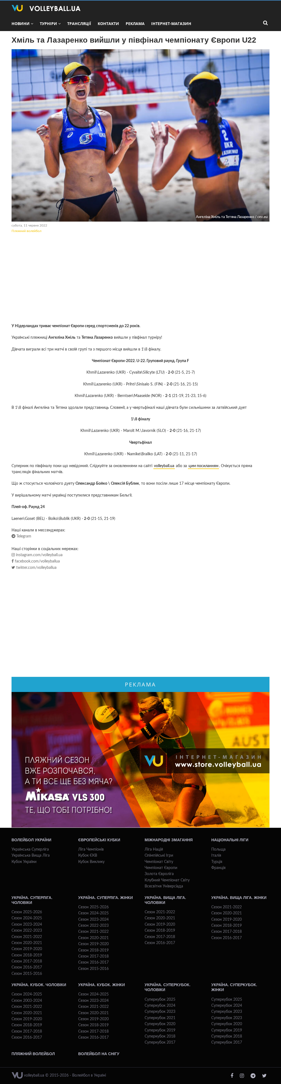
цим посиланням (203, 466)
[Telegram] (253, 1076)
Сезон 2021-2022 (27, 937)
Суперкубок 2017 (160, 1042)
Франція (218, 868)
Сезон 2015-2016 (27, 974)
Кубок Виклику (91, 862)
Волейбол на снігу (98, 1054)
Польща (218, 849)
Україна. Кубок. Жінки (101, 985)
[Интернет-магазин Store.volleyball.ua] (140, 760)
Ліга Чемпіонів (91, 849)
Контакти (108, 23)
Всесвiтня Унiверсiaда (164, 886)
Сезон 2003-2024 (27, 1001)
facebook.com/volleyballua (37, 561)
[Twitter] (264, 1076)
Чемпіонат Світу (159, 862)
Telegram (23, 536)
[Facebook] (232, 1076)
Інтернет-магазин (171, 23)
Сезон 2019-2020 (27, 949)
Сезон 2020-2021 (27, 943)
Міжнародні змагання (169, 840)
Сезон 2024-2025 (27, 918)
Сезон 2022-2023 (27, 931)
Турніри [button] (48, 23)
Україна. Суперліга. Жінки (105, 897)
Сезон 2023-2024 (27, 924)
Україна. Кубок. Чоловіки (39, 985)
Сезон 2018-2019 (27, 955)
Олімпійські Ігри (159, 855)
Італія (216, 855)
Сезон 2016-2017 (27, 967)
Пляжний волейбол (26, 231)
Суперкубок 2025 (160, 1000)
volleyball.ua (164, 466)
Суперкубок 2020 (160, 1024)
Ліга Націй (154, 849)
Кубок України (24, 862)
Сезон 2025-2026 (27, 912)
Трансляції (79, 23)
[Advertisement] (140, 279)
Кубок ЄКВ (87, 855)
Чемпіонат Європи (161, 868)
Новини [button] (21, 23)
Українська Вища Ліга (31, 855)
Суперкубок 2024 (160, 1006)
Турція (216, 862)
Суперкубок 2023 (160, 1012)
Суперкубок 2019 (160, 1030)
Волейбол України (31, 840)
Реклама (135, 23)
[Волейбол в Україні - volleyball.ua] (46, 8)
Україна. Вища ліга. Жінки (238, 897)
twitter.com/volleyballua (36, 568)
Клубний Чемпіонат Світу (167, 880)
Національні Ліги (229, 840)
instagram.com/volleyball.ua (39, 555)
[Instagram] (242, 1076)
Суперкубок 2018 (160, 1036)
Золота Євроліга (159, 874)
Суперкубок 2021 (160, 1018)
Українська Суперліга (30, 849)
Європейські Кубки (99, 840)
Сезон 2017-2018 (27, 961)
